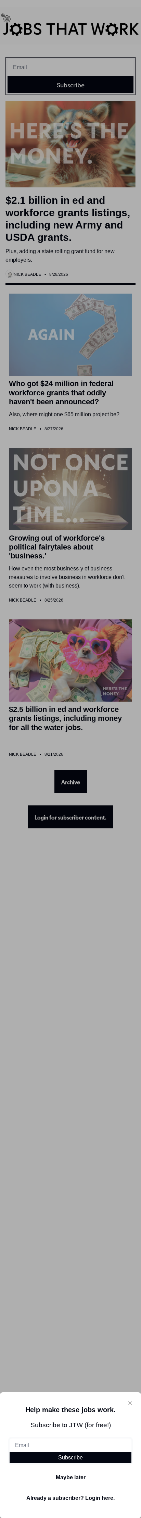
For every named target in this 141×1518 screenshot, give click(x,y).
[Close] (130, 1403)
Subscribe (70, 1457)
